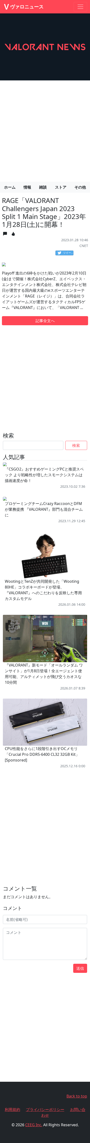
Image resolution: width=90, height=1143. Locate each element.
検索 (76, 445)
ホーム (10, 187)
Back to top (76, 1096)
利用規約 (12, 1109)
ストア (60, 187)
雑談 (43, 187)
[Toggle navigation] (80, 6)
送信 (80, 968)
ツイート (68, 252)
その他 (80, 187)
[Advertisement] (45, 129)
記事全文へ (45, 320)
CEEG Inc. (33, 1124)
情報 (27, 187)
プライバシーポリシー (45, 1109)
